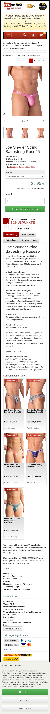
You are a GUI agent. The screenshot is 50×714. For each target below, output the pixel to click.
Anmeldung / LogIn (11, 587)
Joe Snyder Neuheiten (20, 46)
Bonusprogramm (10, 579)
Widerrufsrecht (9, 614)
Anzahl (8, 194)
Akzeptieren (25, 692)
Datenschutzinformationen (14, 607)
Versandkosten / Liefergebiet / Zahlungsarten (22, 612)
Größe (9, 172)
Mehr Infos (25, 708)
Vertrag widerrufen (13, 629)
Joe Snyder (8, 620)
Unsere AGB (8, 604)
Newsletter (7, 573)
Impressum (8, 601)
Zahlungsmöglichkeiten (13, 609)
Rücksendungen (10, 617)
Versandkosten (37, 188)
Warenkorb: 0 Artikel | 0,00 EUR (16, 589)
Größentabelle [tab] (28, 234)
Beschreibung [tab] (11, 234)
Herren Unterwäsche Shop (24, 43)
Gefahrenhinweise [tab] (29, 240)
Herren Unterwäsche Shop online (17, 622)
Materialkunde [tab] (11, 240)
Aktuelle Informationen (12, 576)
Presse (6, 625)
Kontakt (6, 581)
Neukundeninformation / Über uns (17, 584)
